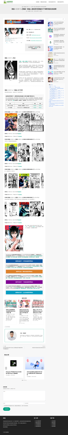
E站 (13, 100)
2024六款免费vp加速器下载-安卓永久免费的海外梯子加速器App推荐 (34, 373)
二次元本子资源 (9, 320)
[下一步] (42, 368)
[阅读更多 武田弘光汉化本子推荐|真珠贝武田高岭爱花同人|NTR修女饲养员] (24, 304)
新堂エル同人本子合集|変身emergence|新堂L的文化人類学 (37, 311)
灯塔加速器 (53, 423)
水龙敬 (23, 61)
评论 (4, 391)
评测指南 (34, 105)
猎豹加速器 (53, 422)
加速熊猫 (37, 1)
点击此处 (20, 136)
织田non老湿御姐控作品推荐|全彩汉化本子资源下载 (10, 311)
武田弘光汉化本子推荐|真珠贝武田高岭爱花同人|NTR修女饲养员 (24, 312)
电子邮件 (27, 403)
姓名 (4, 403)
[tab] (22, 380)
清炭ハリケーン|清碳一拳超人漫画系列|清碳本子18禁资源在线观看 (59, 60)
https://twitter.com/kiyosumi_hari (36, 40)
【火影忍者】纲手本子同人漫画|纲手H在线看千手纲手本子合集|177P (59, 79)
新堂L (20, 61)
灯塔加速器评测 (38, 423)
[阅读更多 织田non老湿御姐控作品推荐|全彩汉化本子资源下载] (11, 304)
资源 (14, 314)
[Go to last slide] (5, 70)
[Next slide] (16, 70)
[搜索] (63, 19)
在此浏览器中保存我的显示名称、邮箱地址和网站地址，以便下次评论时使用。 (16, 405)
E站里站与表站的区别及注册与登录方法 (38, 347)
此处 (36, 47)
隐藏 (51, 84)
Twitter (34, 226)
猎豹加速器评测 (38, 422)
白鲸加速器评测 (38, 426)
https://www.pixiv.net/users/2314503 (36, 37)
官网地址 (40, 105)
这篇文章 (19, 133)
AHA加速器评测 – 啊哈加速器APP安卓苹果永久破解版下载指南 (59, 42)
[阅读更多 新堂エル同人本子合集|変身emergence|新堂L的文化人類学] (38, 304)
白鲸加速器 (53, 426)
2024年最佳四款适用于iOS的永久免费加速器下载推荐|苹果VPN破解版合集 (13, 347)
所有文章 (41, 11)
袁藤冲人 (26, 61)
